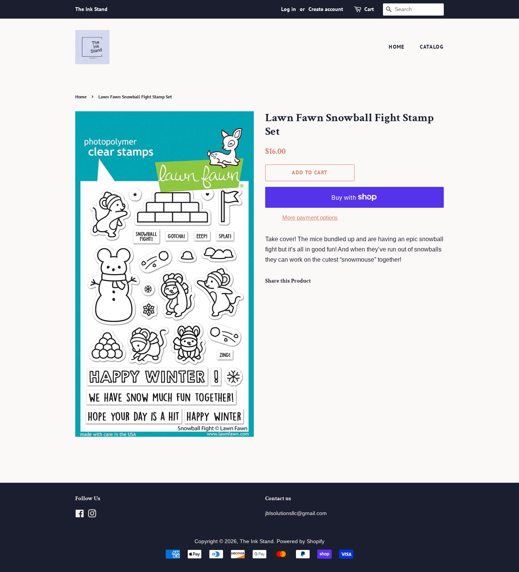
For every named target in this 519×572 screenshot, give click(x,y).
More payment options (310, 217)
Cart (369, 9)
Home (397, 46)
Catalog (432, 46)
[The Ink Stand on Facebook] (79, 515)
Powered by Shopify (300, 541)
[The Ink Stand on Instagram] (92, 515)
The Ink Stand (257, 541)
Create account (326, 9)
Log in (288, 9)
